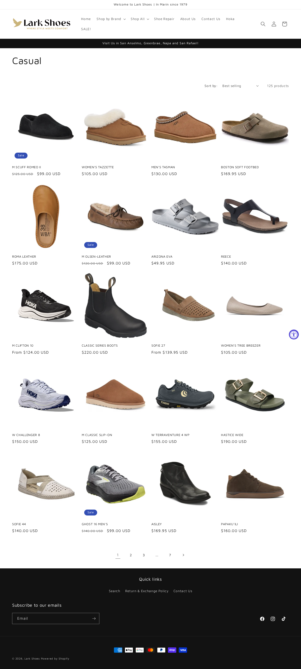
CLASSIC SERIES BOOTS (100, 345)
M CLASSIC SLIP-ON (97, 435)
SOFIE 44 (19, 524)
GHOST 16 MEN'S (95, 524)
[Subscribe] (94, 618)
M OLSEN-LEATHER (96, 256)
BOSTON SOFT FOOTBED (240, 167)
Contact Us (182, 591)
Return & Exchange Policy (147, 591)
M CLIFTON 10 (22, 345)
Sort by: (211, 86)
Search (114, 591)
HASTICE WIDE (232, 435)
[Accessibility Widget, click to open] (294, 335)
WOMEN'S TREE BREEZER (240, 345)
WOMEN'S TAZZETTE (98, 167)
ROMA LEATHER (24, 256)
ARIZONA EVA (161, 256)
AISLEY (156, 524)
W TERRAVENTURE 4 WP (170, 435)
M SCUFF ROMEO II (26, 167)
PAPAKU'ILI (229, 524)
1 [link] (118, 555)
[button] (111, 19)
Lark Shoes (32, 658)
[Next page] (183, 555)
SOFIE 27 (158, 345)
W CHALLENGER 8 (26, 435)
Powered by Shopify (55, 658)
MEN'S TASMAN (163, 167)
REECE (226, 256)
